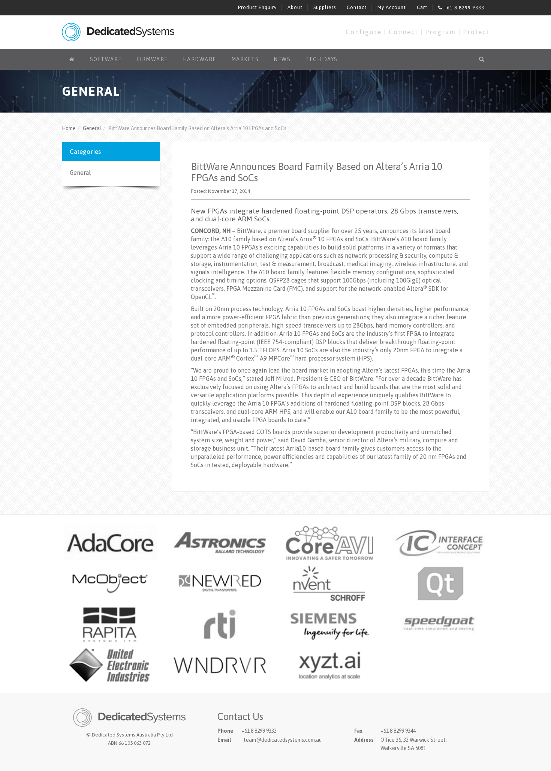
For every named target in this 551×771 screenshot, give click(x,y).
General (92, 128)
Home (69, 128)
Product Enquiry (257, 7)
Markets (245, 59)
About (294, 7)
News (282, 59)
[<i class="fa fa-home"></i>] (72, 59)
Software (106, 59)
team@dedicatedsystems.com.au (283, 740)
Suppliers (324, 7)
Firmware (152, 59)
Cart (422, 7)
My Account (391, 7)
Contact (357, 7)
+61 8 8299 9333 (463, 8)
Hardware (199, 59)
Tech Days (321, 59)
